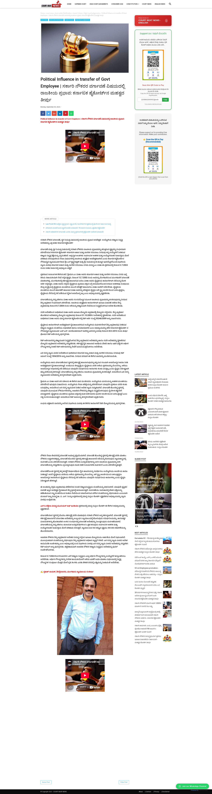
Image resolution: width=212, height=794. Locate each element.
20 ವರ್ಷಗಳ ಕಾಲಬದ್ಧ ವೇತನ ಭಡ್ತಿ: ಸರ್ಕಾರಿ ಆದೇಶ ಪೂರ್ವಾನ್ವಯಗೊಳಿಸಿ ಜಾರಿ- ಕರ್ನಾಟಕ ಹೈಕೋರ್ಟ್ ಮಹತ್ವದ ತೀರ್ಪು (148, 596)
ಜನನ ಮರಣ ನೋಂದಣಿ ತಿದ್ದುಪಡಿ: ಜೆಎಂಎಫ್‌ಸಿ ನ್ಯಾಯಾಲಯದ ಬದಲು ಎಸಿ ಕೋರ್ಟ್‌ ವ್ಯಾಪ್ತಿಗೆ (147, 585)
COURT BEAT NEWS (60, 792)
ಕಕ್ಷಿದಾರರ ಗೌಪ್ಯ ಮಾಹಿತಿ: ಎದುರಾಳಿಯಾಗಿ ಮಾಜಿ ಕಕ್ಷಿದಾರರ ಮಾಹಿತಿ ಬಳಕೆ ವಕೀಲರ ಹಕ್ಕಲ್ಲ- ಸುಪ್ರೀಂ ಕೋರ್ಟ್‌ (158, 413)
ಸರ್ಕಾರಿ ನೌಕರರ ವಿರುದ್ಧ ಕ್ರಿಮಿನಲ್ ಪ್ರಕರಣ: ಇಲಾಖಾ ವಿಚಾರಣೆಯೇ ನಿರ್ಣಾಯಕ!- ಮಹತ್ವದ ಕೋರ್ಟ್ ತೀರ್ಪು (148, 639)
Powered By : (199, 790)
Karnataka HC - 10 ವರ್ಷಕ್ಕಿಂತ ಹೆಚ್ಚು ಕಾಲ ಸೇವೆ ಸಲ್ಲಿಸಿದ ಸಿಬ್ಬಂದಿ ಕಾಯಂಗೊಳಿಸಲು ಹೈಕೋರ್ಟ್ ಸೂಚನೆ (149, 541)
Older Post (123, 782)
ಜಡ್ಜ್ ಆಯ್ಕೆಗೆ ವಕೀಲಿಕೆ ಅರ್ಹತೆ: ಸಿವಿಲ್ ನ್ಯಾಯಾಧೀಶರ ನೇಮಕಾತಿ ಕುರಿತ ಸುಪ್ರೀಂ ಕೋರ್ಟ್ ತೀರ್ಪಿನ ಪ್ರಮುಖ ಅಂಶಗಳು (158, 383)
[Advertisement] (84, 186)
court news (44, 20)
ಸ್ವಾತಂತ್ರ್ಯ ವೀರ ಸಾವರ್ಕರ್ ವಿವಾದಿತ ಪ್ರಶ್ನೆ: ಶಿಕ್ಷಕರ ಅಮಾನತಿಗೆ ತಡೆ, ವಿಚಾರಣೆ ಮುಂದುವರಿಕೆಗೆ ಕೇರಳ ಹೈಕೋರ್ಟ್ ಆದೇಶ (159, 429)
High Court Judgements (82, 20)
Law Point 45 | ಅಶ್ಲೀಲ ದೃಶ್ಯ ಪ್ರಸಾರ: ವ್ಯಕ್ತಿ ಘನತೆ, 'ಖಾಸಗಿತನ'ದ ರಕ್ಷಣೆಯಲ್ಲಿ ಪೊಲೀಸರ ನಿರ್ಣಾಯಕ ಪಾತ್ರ (78, 224)
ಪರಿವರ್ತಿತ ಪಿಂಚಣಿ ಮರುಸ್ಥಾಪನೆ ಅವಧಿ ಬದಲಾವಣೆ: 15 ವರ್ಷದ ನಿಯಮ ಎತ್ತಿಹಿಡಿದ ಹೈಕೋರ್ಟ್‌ (75, 228)
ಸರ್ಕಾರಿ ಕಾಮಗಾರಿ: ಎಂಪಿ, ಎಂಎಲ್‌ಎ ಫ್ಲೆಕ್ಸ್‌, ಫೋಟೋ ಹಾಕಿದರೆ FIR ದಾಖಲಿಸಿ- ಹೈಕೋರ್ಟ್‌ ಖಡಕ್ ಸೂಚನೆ (148, 629)
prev (136, 526)
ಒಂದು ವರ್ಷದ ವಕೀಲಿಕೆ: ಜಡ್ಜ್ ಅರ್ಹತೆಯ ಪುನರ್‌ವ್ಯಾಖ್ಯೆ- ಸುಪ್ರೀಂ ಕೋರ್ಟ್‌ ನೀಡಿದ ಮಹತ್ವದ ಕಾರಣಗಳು (160, 398)
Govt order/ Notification (56, 20)
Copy (165, 100)
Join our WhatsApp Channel (194, 786)
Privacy (156, 792)
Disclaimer (166, 792)
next (137, 526)
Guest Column (69, 20)
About (141, 792)
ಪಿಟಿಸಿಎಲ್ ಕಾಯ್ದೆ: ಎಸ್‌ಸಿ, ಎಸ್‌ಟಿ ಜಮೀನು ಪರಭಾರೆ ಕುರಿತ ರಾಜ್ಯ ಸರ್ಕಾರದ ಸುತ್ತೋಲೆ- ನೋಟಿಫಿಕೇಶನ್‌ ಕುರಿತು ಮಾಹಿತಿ (148, 560)
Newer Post (46, 782)
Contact (148, 792)
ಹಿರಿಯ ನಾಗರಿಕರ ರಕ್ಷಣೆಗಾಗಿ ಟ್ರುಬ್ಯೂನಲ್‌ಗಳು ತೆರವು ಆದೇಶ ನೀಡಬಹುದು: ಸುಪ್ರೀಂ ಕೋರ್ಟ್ (158, 444)
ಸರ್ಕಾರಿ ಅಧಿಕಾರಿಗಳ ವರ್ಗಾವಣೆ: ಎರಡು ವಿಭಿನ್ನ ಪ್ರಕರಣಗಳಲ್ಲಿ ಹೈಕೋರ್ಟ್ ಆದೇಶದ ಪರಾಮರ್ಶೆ (75, 232)
